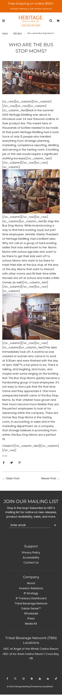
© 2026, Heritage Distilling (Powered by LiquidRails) (30, 686)
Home (5, 33)
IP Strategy (31, 593)
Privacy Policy (31, 552)
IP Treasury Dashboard (31, 598)
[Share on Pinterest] (19, 462)
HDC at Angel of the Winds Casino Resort (31, 649)
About (31, 583)
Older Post (13, 478)
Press (31, 618)
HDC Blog (17, 33)
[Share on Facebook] (3, 462)
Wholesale (31, 613)
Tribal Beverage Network (31, 603)
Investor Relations (31, 588)
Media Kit (31, 623)
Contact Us (31, 562)
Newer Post (48, 478)
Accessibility (31, 557)
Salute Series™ (31, 608)
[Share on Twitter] (11, 462)
